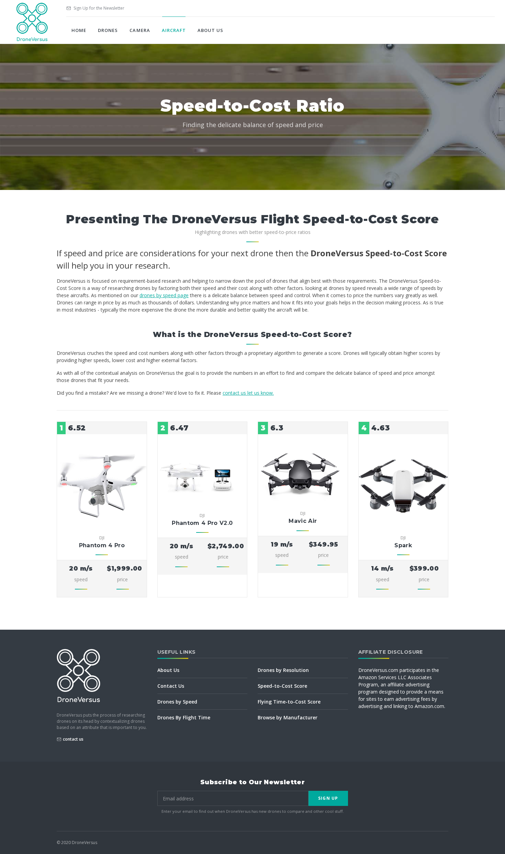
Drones (108, 30)
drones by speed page (164, 295)
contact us (73, 739)
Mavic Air (303, 521)
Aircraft (174, 30)
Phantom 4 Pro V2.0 (202, 523)
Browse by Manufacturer (287, 717)
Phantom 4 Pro (102, 545)
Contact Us (170, 686)
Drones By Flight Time (183, 717)
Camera (140, 30)
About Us (210, 30)
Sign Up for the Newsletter (98, 8)
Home (78, 30)
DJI (101, 538)
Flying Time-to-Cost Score (289, 701)
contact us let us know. (248, 393)
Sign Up (328, 798)
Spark (403, 545)
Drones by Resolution (283, 670)
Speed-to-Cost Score (282, 686)
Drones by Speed (177, 701)
